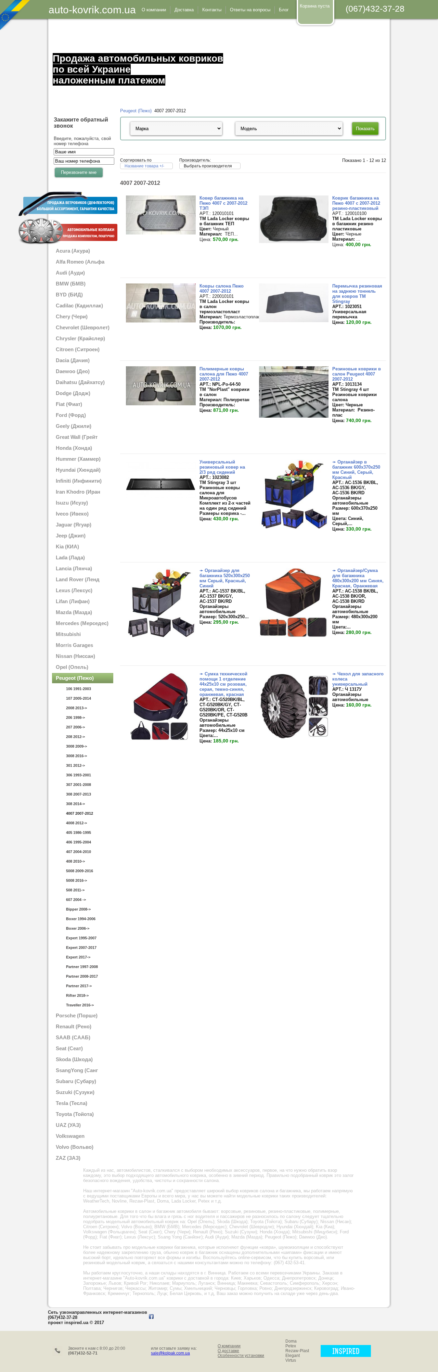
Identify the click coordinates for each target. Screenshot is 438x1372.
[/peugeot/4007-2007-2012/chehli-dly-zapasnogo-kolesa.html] (293, 739)
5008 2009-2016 (79, 871)
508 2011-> (75, 890)
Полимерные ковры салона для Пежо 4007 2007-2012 (223, 374)
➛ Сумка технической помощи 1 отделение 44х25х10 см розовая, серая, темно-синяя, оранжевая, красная (223, 684)
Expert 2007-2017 (81, 947)
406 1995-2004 (78, 842)
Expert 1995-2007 (81, 938)
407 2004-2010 (78, 852)
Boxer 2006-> (77, 928)
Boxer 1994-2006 (80, 919)
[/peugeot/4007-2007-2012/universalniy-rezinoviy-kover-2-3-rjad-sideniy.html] (160, 496)
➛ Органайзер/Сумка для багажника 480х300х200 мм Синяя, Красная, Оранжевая (358, 578)
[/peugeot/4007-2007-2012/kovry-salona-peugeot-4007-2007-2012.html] (160, 320)
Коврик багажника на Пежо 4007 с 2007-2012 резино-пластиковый (356, 203)
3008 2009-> (76, 746)
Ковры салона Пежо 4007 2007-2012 (221, 288)
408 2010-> (75, 861)
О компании (229, 1346)
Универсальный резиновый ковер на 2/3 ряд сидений (222, 467)
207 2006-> (75, 727)
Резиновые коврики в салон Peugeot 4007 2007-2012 (356, 374)
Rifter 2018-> (77, 995)
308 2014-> (75, 804)
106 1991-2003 (78, 689)
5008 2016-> (76, 880)
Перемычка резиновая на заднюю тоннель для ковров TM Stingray (357, 293)
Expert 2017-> (78, 957)
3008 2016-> (76, 756)
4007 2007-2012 (79, 813)
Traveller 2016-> (80, 1005)
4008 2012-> (76, 823)
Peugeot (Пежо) (136, 110)
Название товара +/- (144, 166)
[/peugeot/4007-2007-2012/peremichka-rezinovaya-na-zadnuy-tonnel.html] (293, 320)
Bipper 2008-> (78, 909)
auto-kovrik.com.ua (92, 9)
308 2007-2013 (78, 794)
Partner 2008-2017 (82, 976)
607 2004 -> (76, 900)
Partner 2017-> (79, 986)
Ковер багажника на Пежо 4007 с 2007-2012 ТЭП (223, 203)
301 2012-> (75, 765)
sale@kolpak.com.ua (170, 1353)
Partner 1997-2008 (82, 967)
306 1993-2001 (78, 775)
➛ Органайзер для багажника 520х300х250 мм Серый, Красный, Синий (224, 578)
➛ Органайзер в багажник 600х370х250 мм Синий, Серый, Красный (356, 469)
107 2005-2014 (78, 698)
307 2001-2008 (78, 785)
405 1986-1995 (78, 832)
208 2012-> (75, 737)
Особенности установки (241, 1355)
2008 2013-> (76, 708)
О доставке (228, 1350)
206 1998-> (75, 717)
